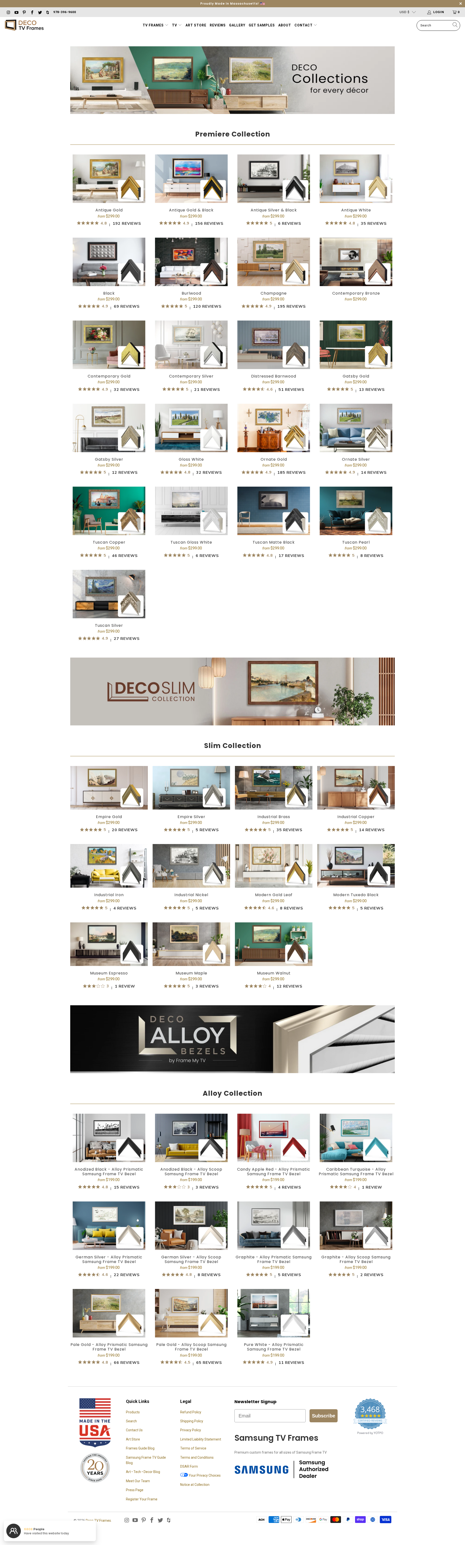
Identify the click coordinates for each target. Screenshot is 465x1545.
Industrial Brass (273, 802)
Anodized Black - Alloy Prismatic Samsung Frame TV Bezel (109, 1154)
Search (131, 1421)
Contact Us (134, 1430)
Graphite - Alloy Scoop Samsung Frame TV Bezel (356, 1242)
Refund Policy (190, 1412)
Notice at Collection (194, 1485)
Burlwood (191, 276)
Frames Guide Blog (140, 1448)
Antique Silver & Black (273, 192)
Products (133, 1412)
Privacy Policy (190, 1430)
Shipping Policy (191, 1421)
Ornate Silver (356, 442)
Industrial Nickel (191, 880)
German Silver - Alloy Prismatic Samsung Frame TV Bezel (109, 1242)
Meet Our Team (138, 1481)
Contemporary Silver (191, 359)
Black (109, 276)
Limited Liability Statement (200, 1439)
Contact (304, 25)
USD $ (405, 12)
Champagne (273, 276)
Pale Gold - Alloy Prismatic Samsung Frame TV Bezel (109, 1330)
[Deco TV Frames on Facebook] (32, 12)
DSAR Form (189, 1466)
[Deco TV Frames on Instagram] (8, 12)
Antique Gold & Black (191, 192)
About (284, 25)
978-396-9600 (64, 12)
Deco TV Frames (98, 1520)
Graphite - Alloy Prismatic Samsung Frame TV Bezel (273, 1242)
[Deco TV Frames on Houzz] (47, 12)
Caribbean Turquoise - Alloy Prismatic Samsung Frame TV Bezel (356, 1154)
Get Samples (262, 25)
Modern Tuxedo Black (356, 880)
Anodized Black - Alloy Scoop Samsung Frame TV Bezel (191, 1154)
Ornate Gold (273, 442)
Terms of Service (193, 1448)
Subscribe (323, 1415)
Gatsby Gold (356, 359)
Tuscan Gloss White (191, 525)
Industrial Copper (356, 802)
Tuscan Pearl (356, 525)
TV (175, 25)
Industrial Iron (109, 880)
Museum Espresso (109, 958)
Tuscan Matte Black (273, 525)
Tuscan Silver (109, 608)
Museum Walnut (273, 958)
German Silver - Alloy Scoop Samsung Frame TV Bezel (191, 1242)
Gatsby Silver (109, 442)
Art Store (196, 25)
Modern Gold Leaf (273, 880)
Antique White (356, 192)
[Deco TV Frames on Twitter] (40, 12)
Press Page (134, 1490)
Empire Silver (191, 802)
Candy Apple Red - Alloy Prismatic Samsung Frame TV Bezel (273, 1154)
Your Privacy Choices (204, 1475)
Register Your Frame (141, 1499)
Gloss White (191, 442)
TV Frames (153, 25)
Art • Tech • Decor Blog (143, 1472)
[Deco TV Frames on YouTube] (16, 12)
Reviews (218, 25)
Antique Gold (109, 192)
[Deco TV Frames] (24, 26)
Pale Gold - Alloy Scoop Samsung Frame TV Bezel (191, 1330)
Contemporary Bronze (356, 270)
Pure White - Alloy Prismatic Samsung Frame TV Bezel (273, 1330)
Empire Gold (109, 802)
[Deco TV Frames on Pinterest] (24, 12)
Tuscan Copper (109, 525)
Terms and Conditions (197, 1457)
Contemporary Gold (109, 359)
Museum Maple (191, 958)
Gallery (237, 25)
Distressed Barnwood (273, 359)
